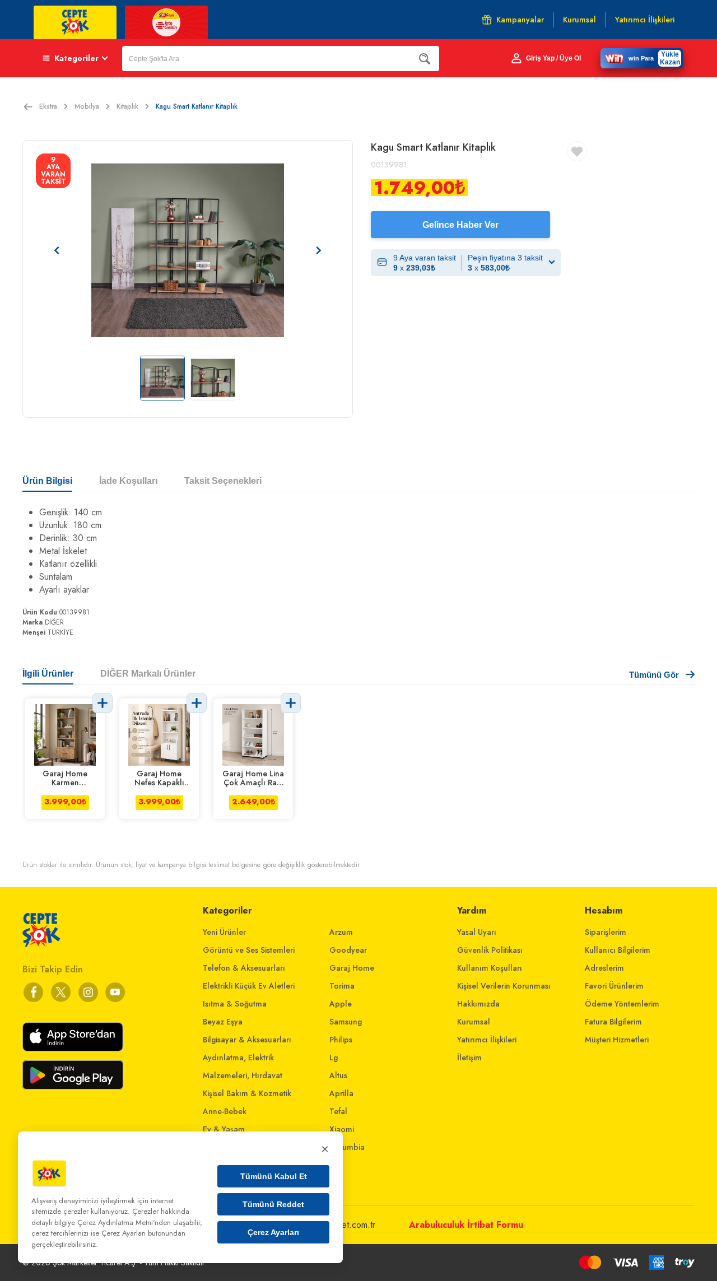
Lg (333, 1057)
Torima (342, 985)
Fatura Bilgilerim (613, 1021)
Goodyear (348, 950)
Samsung (345, 1021)
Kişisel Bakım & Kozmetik (247, 1093)
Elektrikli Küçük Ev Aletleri (249, 985)
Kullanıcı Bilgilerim (617, 950)
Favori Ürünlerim (614, 985)
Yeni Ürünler (224, 932)
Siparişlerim (605, 932)
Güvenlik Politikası (490, 950)
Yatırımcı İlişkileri (486, 1039)
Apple (340, 1003)
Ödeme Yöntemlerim (622, 1003)
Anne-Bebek (224, 1111)
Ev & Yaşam (224, 1129)
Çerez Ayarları (273, 1232)
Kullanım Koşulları (489, 967)
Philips (340, 1039)
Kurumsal (473, 1021)
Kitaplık (127, 106)
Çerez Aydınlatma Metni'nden (124, 1222)
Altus (338, 1075)
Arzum (341, 932)
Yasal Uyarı (476, 932)
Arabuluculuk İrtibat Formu (466, 1224)
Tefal (338, 1111)
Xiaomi (341, 1129)
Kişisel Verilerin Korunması (504, 985)
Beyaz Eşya (223, 1021)
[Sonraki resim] (319, 250)
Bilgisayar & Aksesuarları (247, 1039)
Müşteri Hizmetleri (617, 1039)
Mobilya (87, 106)
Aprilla (341, 1093)
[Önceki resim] (56, 250)
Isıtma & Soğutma (235, 1003)
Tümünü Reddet (273, 1204)
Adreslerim (604, 967)
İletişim (469, 1057)
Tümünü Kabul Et (273, 1176)
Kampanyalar (520, 20)
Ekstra (48, 106)
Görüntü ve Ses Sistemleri (249, 950)
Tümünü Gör (654, 674)
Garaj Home (351, 967)
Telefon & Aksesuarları (244, 967)
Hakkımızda (478, 1003)
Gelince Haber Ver (460, 225)
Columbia (347, 1147)
